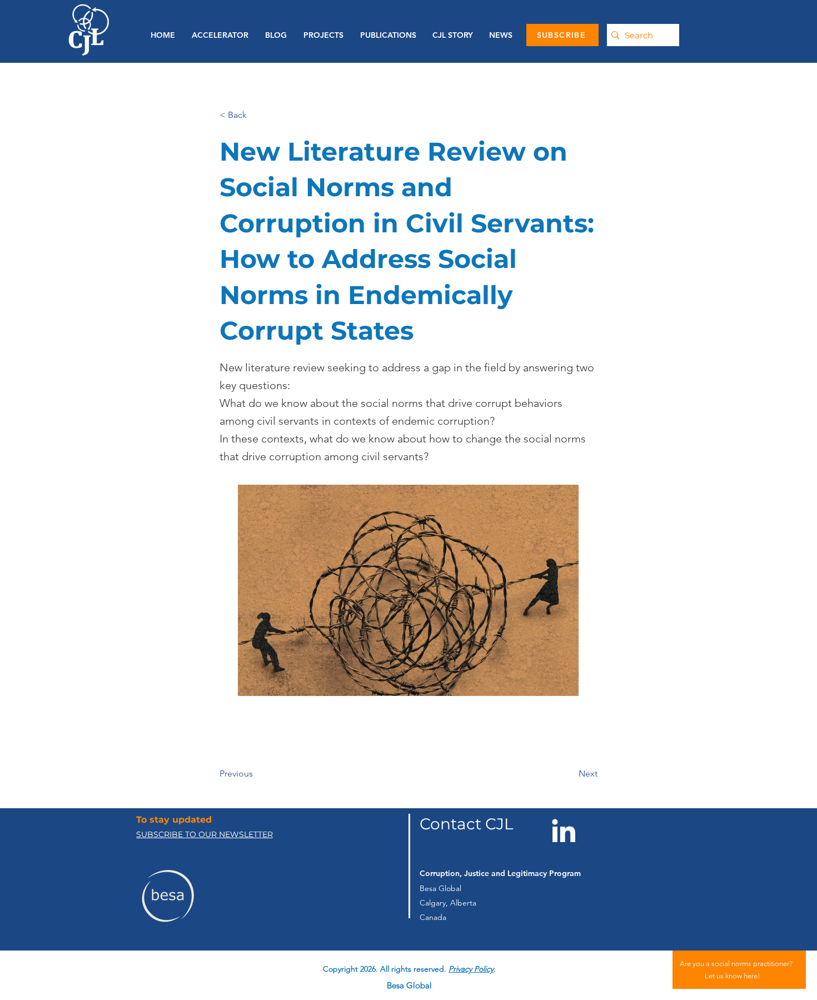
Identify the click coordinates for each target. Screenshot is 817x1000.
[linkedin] (432, 960)
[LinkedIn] (563, 830)
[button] (385, 35)
